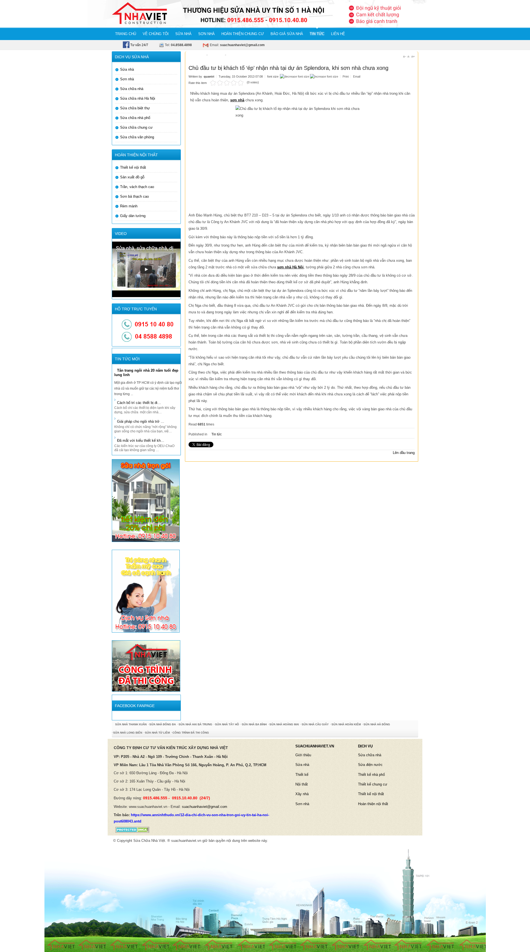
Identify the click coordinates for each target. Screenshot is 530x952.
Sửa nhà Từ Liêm (157, 732)
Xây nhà (302, 794)
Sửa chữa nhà (131, 89)
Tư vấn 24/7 (138, 45)
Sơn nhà (127, 79)
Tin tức (217, 57)
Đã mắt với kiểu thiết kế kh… (140, 440)
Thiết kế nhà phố (371, 775)
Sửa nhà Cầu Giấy (315, 724)
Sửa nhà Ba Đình (254, 724)
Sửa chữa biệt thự (135, 108)
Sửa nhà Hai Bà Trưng (195, 724)
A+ (413, 56)
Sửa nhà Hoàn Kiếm (346, 724)
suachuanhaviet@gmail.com (204, 807)
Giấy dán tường (132, 216)
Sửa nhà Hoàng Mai (284, 724)
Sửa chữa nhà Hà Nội (137, 98)
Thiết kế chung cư (372, 784)
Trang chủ (196, 57)
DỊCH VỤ (365, 746)
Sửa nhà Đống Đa (162, 724)
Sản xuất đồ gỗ (132, 177)
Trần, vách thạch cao (137, 187)
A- (404, 56)
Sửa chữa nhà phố (135, 118)
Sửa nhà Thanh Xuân (131, 724)
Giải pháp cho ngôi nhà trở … (140, 421)
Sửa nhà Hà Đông (377, 724)
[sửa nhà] (146, 500)
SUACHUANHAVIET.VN (314, 746)
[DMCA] (130, 829)
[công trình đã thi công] (146, 665)
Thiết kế (301, 775)
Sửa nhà (127, 69)
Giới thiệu (303, 755)
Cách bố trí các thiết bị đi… (139, 403)
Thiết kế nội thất (133, 167)
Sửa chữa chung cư (136, 127)
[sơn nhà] (146, 591)
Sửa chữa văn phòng (137, 137)
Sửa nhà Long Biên (127, 732)
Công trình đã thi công (191, 732)
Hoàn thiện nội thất (373, 804)
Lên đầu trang (404, 453)
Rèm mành (128, 206)
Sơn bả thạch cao (134, 196)
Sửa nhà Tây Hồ (227, 724)
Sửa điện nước (370, 765)
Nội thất (301, 784)
